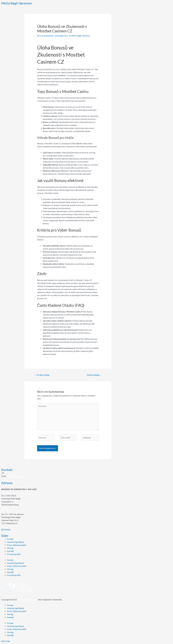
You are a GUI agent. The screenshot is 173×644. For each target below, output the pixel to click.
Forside (10, 539)
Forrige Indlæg (41, 375)
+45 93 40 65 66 (12, 473)
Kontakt (7, 470)
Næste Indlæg (94, 375)
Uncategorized (61, 36)
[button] (5, 529)
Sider (4, 535)
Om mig (10, 548)
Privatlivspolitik (14, 554)
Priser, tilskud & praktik (16, 545)
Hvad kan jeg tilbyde (15, 542)
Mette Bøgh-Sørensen (16, 3)
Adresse (7, 483)
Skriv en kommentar (45, 36)
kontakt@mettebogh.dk (16, 476)
